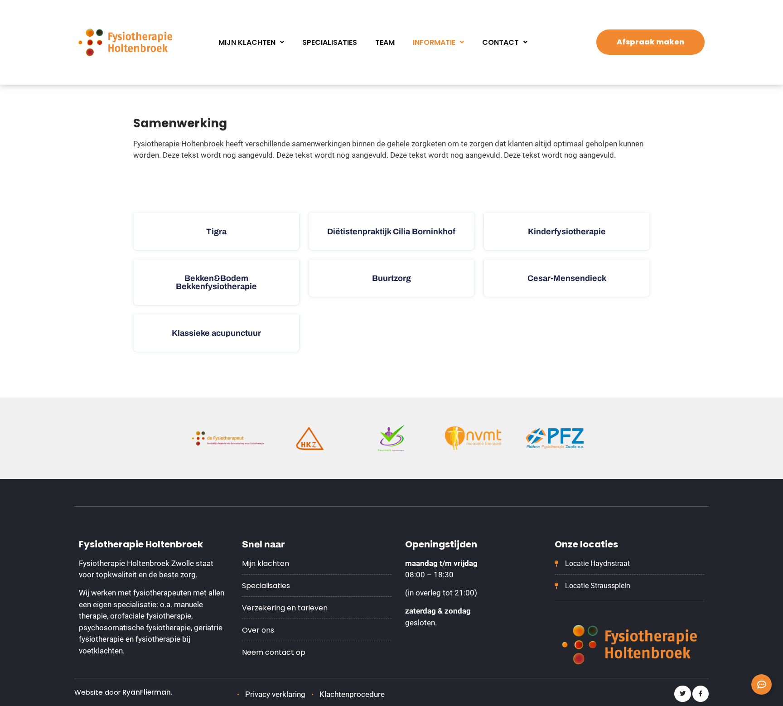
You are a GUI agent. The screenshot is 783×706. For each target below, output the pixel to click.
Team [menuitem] (385, 42)
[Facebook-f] (700, 694)
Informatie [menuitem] (434, 42)
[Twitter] (682, 694)
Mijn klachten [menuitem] (247, 42)
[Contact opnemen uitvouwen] (761, 684)
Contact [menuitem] (500, 42)
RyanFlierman (146, 692)
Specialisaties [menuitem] (329, 42)
